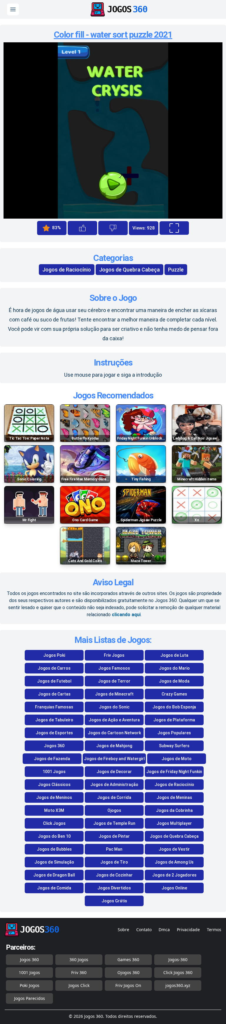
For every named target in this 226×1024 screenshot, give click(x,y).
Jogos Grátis (114, 901)
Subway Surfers (174, 745)
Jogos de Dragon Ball (54, 875)
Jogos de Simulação (54, 862)
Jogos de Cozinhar (114, 875)
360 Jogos (78, 959)
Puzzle (176, 270)
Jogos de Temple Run (114, 823)
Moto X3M (54, 810)
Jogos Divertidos (114, 888)
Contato (144, 929)
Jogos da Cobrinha (174, 810)
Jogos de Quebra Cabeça (129, 270)
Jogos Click (79, 985)
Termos (214, 929)
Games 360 (128, 959)
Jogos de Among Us (174, 862)
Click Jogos (54, 823)
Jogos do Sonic (114, 707)
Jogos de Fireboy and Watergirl (114, 758)
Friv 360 (79, 972)
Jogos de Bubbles (54, 849)
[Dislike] (113, 228)
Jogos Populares (174, 732)
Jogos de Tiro (114, 862)
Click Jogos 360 (177, 972)
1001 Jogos (54, 771)
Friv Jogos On (128, 985)
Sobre (123, 929)
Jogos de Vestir (174, 849)
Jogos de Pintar (114, 836)
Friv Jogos (114, 655)
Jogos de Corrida (114, 797)
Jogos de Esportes (54, 732)
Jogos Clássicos (54, 784)
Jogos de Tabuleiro (54, 720)
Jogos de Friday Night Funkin (174, 771)
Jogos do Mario (174, 668)
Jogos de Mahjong (114, 745)
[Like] (82, 228)
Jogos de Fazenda (52, 758)
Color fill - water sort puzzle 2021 (113, 34)
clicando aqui (126, 614)
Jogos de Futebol (54, 681)
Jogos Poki (54, 655)
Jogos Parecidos (29, 998)
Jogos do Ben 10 (54, 836)
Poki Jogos (29, 985)
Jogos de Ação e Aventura (114, 720)
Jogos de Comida (54, 888)
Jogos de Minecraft (114, 694)
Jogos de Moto (177, 758)
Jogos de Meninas (174, 797)
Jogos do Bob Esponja (174, 707)
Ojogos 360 (128, 972)
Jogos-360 (177, 959)
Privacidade (188, 929)
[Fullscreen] (174, 228)
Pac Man (114, 849)
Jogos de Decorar (114, 771)
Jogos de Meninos (54, 797)
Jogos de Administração (114, 784)
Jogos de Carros (54, 668)
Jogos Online (174, 888)
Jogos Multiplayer (174, 823)
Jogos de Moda (174, 681)
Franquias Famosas (54, 707)
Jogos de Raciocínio (66, 270)
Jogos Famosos (114, 668)
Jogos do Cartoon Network (114, 732)
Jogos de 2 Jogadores (174, 875)
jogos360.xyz (177, 985)
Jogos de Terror (114, 681)
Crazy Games (174, 694)
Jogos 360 (54, 745)
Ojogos (114, 810)
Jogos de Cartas (54, 694)
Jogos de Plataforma (174, 720)
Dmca (164, 929)
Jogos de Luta (174, 655)
